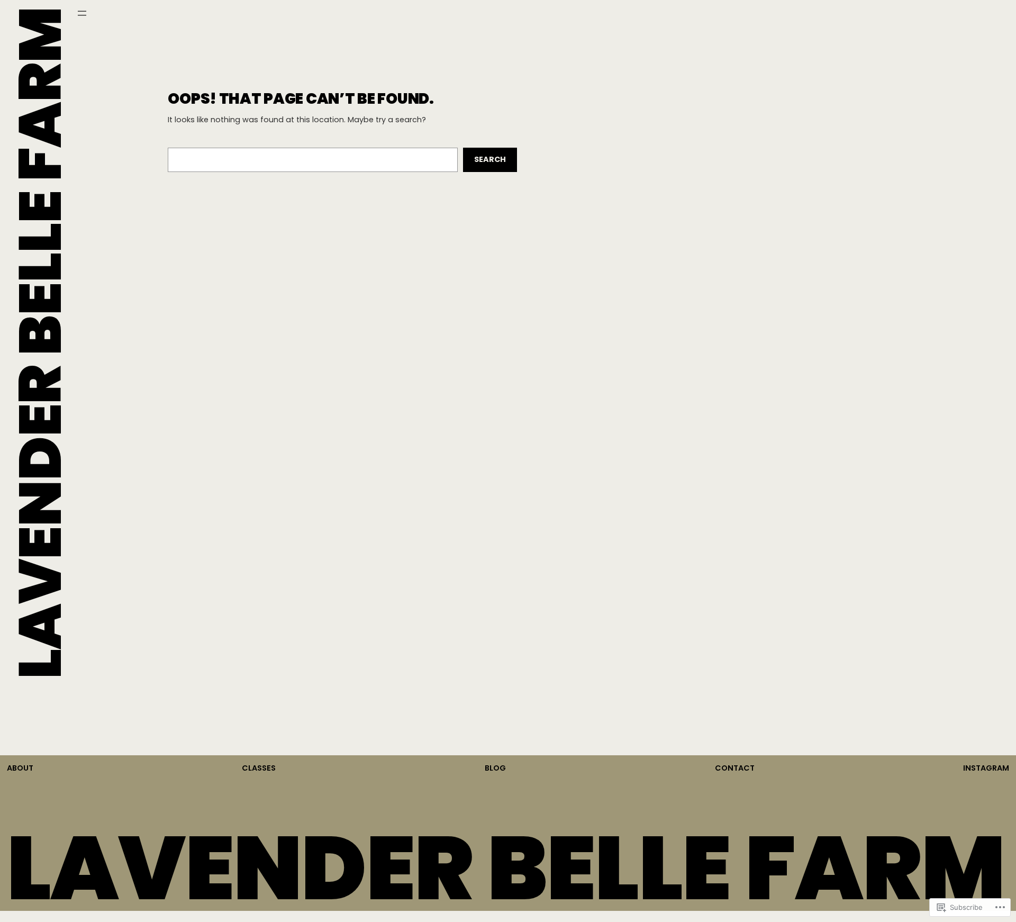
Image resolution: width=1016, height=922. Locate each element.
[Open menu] (82, 13)
